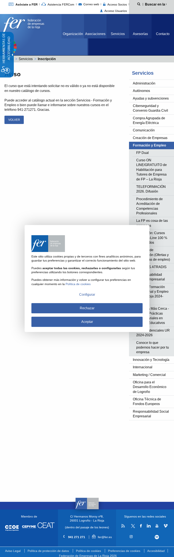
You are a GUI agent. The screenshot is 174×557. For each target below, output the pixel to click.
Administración (144, 83)
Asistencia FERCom (60, 4)
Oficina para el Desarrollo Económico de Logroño (149, 387)
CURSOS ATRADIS (151, 267)
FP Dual (142, 153)
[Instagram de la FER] (131, 537)
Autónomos (141, 91)
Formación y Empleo (149, 145)
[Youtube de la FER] (157, 526)
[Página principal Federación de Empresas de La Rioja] (22, 26)
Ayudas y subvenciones (151, 98)
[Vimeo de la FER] (165, 526)
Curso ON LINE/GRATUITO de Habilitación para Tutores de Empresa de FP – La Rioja (151, 169)
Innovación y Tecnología (151, 359)
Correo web (91, 4)
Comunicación (144, 130)
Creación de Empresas (150, 138)
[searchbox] (155, 4)
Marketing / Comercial (149, 375)
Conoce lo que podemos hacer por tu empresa (152, 347)
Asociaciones (95, 34)
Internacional (142, 367)
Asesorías (140, 34)
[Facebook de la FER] (141, 526)
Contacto (163, 34)
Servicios (118, 34)
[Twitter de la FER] (132, 527)
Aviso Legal (13, 551)
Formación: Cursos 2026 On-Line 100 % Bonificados (151, 237)
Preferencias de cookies (124, 551)
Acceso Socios (117, 4)
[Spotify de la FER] (156, 537)
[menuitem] (23, 4)
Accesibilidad (156, 551)
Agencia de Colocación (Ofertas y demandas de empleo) (153, 254)
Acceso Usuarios (115, 11)
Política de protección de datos (48, 551)
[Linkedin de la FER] (149, 526)
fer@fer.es (104, 537)
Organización (73, 34)
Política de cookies (88, 551)
